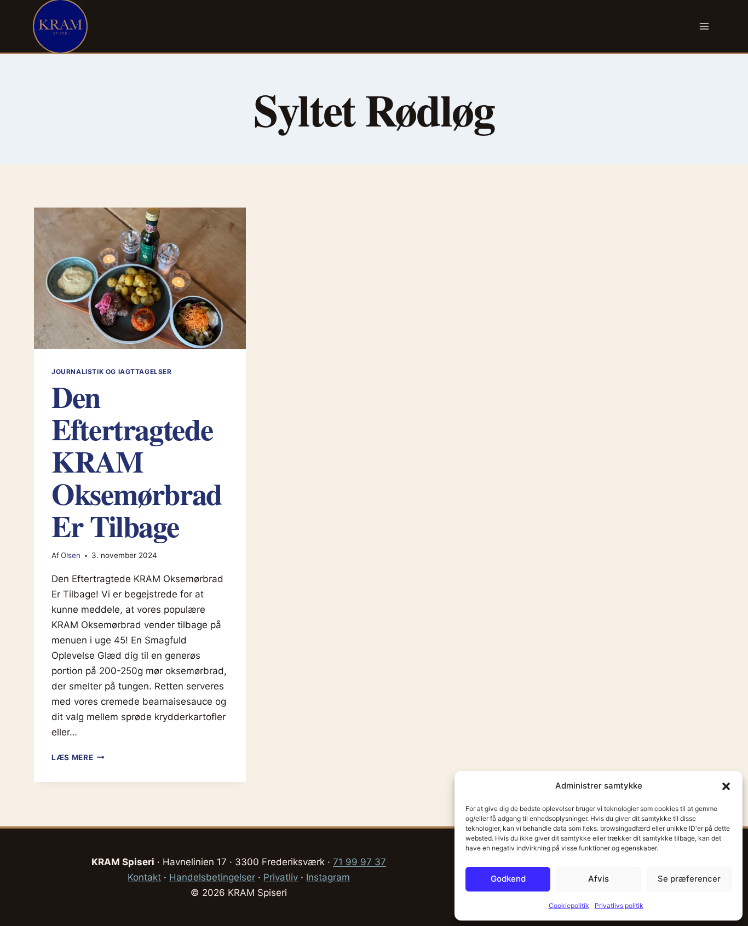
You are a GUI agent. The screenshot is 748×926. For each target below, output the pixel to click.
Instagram (328, 877)
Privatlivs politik (619, 905)
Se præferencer (689, 878)
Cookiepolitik (569, 905)
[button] (726, 786)
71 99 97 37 (359, 861)
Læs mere (78, 757)
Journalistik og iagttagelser (111, 371)
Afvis (598, 878)
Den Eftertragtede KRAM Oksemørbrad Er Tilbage (136, 461)
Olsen (70, 555)
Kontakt (144, 877)
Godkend (508, 878)
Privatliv (280, 877)
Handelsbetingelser (212, 877)
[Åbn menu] (704, 26)
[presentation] (140, 278)
